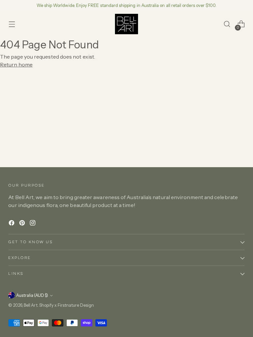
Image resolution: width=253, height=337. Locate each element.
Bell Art (31, 305)
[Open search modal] (227, 24)
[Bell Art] (126, 24)
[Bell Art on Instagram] (33, 224)
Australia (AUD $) (32, 295)
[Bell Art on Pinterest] (23, 224)
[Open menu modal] (11, 24)
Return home (16, 64)
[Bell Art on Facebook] (12, 224)
